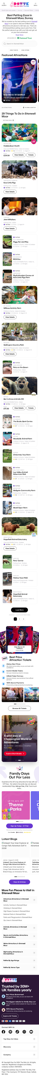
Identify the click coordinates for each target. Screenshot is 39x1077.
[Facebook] (3, 1032)
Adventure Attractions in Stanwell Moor (16, 900)
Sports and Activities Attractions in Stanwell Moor (15, 936)
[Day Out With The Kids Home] (19, 4)
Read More (19, 35)
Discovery (7, 1047)
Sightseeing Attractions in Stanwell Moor (13, 953)
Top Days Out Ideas (10, 1039)
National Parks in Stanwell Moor (14, 914)
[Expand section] (34, 928)
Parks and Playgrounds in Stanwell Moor (17, 917)
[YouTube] (31, 1032)
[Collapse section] (34, 900)
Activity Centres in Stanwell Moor (15, 905)
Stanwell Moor (28, 10)
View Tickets (14, 50)
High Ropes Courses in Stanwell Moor (16, 911)
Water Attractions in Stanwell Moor (14, 944)
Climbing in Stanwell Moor (12, 908)
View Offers (25, 50)
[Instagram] (24, 1032)
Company (7, 1055)
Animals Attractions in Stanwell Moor (15, 928)
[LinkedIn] (10, 1032)
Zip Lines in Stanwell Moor (12, 920)
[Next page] (23, 619)
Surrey (20, 10)
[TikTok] (17, 1032)
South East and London (9, 10)
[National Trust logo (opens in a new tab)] (24, 38)
